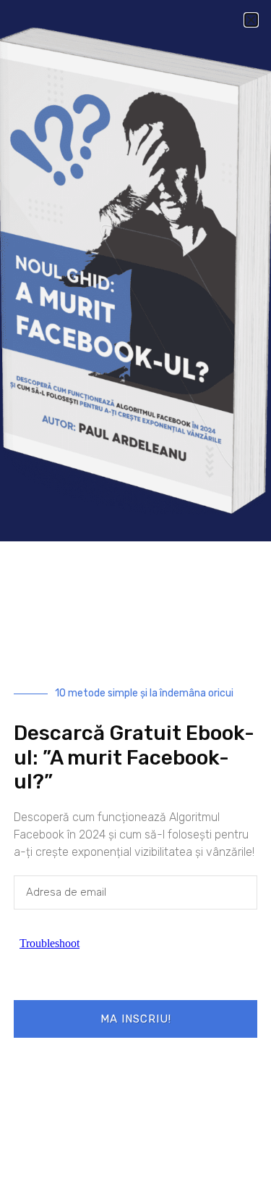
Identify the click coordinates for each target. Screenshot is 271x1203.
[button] (251, 19)
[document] (135, 601)
